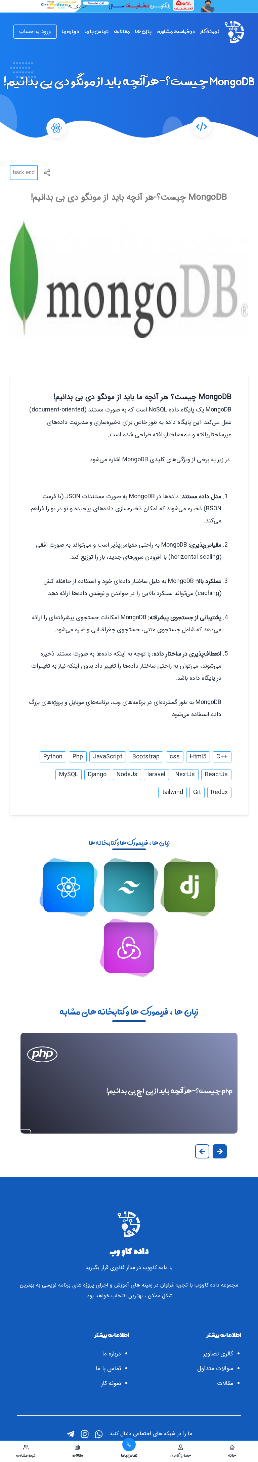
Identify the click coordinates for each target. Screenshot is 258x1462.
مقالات (225, 1383)
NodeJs (127, 774)
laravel (156, 774)
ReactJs (216, 774)
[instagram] (84, 1434)
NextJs (185, 774)
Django (97, 774)
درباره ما (111, 1353)
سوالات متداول (215, 1368)
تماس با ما (108, 1368)
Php (78, 756)
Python (52, 756)
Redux (219, 792)
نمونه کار (111, 1383)
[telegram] (70, 1434)
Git (197, 792)
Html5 (198, 756)
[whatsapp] (98, 1434)
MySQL (68, 774)
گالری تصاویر (218, 1353)
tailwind (172, 792)
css (175, 756)
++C (222, 756)
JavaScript (107, 756)
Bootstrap (146, 756)
